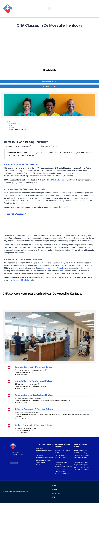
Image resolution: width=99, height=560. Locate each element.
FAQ (53, 497)
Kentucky (12, 127)
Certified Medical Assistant (55, 180)
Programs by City (49, 86)
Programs (12, 123)
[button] (49, 8)
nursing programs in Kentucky (51, 268)
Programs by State (49, 81)
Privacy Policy (56, 493)
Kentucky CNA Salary (21, 280)
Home (8, 121)
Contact (54, 489)
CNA (10, 125)
